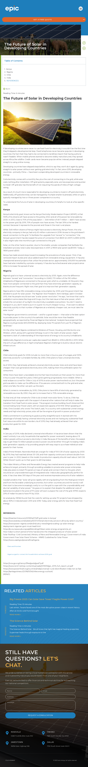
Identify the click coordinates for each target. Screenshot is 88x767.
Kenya (9, 69)
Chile (9, 75)
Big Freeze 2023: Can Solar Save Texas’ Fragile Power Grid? (42, 599)
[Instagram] (84, 48)
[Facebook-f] (84, 43)
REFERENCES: (13, 81)
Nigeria (10, 72)
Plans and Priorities (14, 546)
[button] (81, 9)
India (9, 78)
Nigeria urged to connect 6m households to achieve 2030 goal (30, 554)
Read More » (15, 615)
